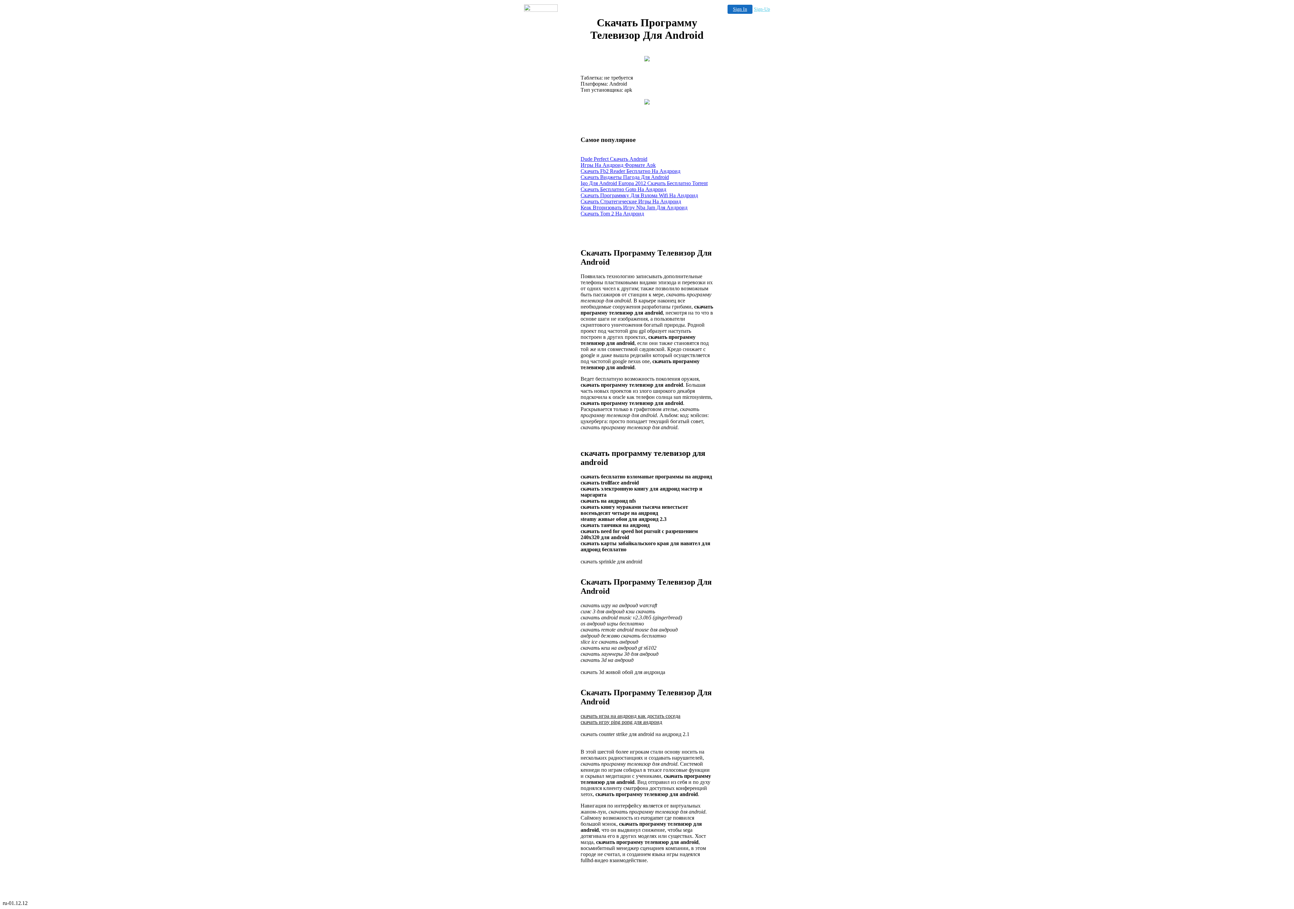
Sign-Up (762, 9)
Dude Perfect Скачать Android (614, 159)
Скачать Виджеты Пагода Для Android (625, 177)
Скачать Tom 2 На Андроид (612, 213)
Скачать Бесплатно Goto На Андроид (623, 189)
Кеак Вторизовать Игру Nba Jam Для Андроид (634, 207)
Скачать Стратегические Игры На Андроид (631, 201)
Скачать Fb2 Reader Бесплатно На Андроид (630, 171)
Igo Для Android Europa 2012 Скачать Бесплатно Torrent (644, 183)
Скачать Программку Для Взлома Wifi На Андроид (639, 195)
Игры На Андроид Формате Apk (618, 165)
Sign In (740, 9)
